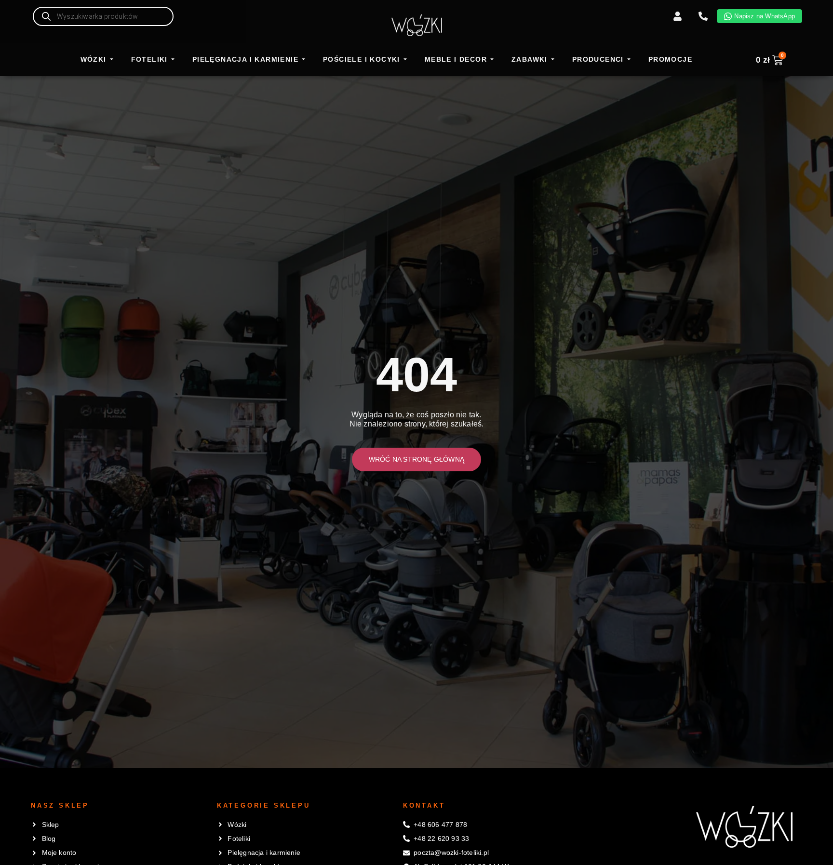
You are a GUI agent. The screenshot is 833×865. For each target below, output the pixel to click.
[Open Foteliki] (172, 59)
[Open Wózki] (111, 59)
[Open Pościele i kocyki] (405, 59)
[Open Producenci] (628, 59)
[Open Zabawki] (552, 59)
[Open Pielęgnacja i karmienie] (303, 59)
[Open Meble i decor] (492, 59)
